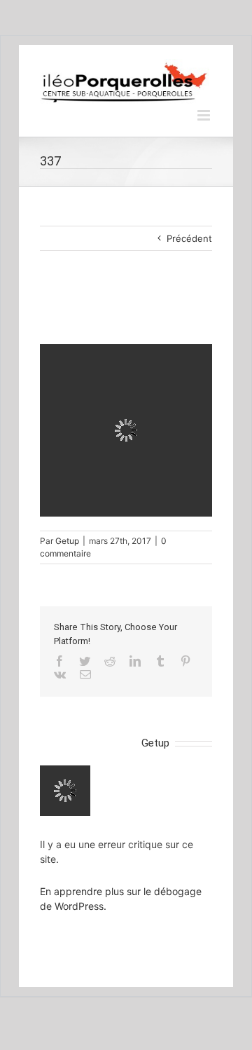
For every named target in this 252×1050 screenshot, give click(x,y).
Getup (67, 541)
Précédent (189, 238)
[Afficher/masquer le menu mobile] (204, 115)
